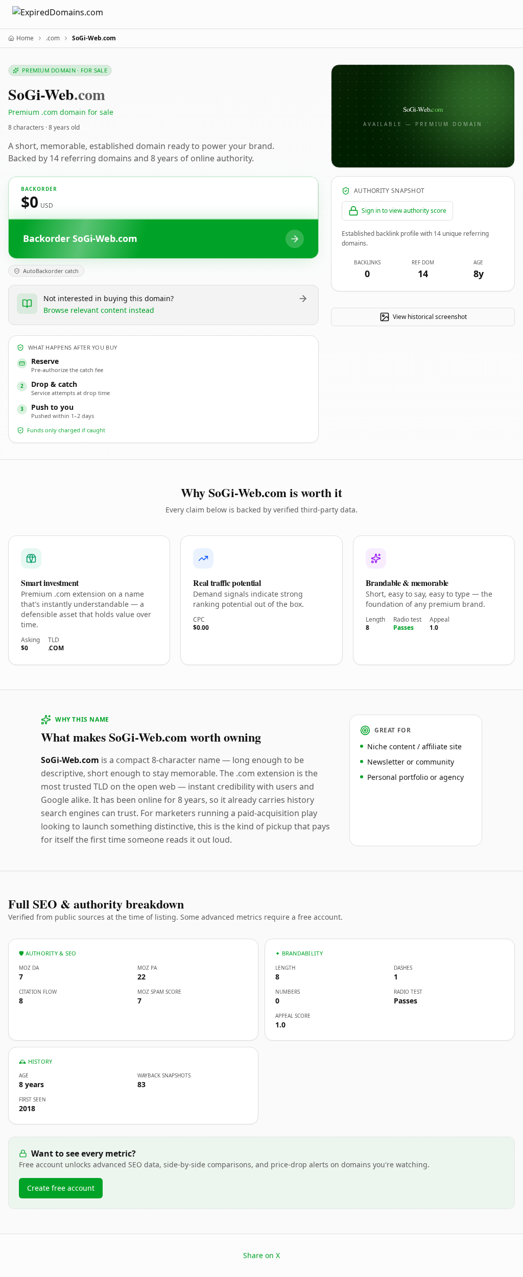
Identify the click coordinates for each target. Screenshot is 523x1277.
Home (25, 38)
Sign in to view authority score (404, 210)
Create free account (60, 1188)
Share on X (261, 1255)
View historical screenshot (430, 316)
